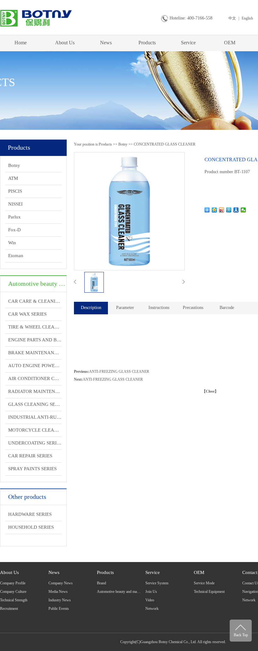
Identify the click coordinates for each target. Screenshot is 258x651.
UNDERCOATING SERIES (35, 442)
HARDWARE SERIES (30, 514)
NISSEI (15, 204)
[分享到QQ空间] (214, 209)
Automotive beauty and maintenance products (131, 591)
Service (188, 42)
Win (12, 242)
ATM (13, 178)
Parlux (14, 216)
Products (147, 42)
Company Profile (12, 583)
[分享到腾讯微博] (229, 209)
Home (20, 42)
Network (152, 608)
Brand (101, 583)
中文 (232, 18)
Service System (156, 583)
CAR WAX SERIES (27, 314)
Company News (60, 583)
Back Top (241, 635)
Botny (14, 165)
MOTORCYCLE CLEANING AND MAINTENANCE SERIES (35, 430)
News (106, 42)
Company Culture (13, 591)
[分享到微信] (243, 209)
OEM (229, 42)
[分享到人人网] (236, 209)
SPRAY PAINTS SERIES (32, 468)
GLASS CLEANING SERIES (35, 404)
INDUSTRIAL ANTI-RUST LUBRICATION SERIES (35, 417)
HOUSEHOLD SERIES (31, 527)
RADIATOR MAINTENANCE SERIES (35, 391)
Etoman (15, 255)
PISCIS (15, 191)
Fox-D (14, 229)
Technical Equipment (209, 591)
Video (149, 600)
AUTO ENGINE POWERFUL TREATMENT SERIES (35, 365)
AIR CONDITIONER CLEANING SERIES (35, 378)
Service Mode (204, 583)
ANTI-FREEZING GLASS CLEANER (119, 371)
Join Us (151, 591)
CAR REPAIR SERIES (30, 455)
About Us (65, 42)
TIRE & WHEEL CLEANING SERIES (35, 326)
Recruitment (9, 608)
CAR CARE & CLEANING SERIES (35, 301)
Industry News (59, 600)
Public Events (58, 608)
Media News (58, 591)
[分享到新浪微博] (221, 209)
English (247, 18)
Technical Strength (13, 600)
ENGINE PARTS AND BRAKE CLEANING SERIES (35, 339)
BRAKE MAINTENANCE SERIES (35, 352)
